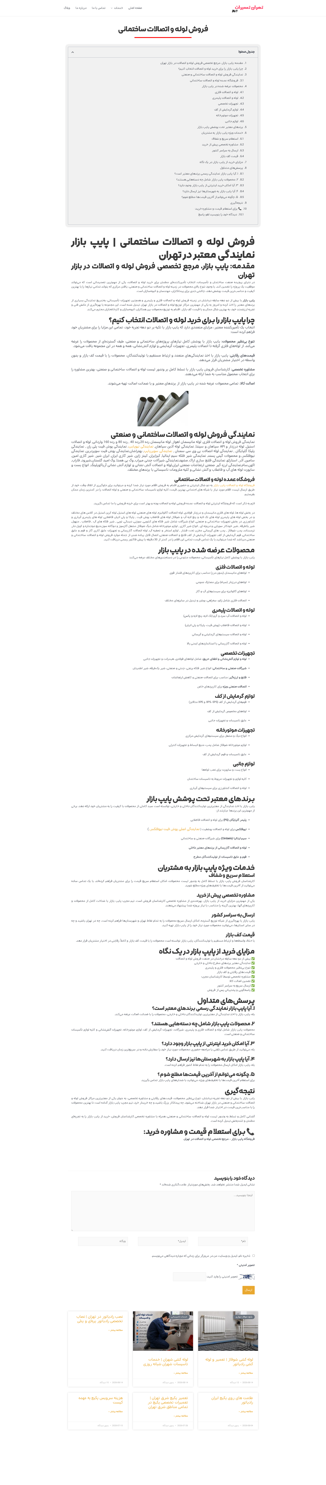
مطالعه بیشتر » (246, 1373)
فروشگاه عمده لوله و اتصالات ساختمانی (214, 80)
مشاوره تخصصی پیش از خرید (220, 144)
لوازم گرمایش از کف (226, 109)
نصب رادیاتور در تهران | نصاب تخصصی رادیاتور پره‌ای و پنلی (99, 1319)
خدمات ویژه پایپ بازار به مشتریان (222, 133)
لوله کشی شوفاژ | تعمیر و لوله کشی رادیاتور (229, 1361)
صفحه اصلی (135, 8)
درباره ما (81, 8)
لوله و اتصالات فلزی (226, 92)
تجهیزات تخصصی (228, 104)
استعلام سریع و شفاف (225, 139)
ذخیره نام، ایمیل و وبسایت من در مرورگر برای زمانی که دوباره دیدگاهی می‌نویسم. (201, 1256)
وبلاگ (67, 8)
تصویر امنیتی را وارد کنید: (222, 1276)
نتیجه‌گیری (236, 203)
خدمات (118, 8)
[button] (72, 52)
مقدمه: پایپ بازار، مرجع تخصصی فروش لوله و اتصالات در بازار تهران (201, 63)
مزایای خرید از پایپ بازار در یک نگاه (221, 162)
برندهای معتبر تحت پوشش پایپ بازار (220, 127)
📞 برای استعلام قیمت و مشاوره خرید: (218, 209)
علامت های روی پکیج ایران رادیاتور (232, 1400)
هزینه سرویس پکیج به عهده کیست (101, 1400)
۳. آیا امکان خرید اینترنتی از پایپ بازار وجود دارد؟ (208, 185)
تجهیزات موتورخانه (227, 115)
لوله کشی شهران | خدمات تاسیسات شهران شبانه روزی (165, 1361)
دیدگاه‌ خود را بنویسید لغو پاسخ (217, 214)
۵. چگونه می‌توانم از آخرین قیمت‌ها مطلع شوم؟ (210, 197)
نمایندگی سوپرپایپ (158, 451)
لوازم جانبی (231, 121)
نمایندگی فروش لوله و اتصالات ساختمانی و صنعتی (212, 74)
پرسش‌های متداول (231, 168)
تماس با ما (98, 8)
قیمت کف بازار (229, 156)
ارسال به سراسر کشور (225, 150)
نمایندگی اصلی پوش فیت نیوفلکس (175, 829)
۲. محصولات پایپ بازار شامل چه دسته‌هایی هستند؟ (207, 179)
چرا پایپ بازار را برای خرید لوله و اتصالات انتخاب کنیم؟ (210, 69)
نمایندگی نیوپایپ (141, 447)
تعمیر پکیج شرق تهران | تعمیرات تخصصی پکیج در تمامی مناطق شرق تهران (168, 1402)
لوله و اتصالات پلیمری (225, 98)
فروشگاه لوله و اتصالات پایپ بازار (234, 485)
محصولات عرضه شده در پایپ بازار (222, 86)
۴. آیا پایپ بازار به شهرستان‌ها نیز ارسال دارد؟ (210, 191)
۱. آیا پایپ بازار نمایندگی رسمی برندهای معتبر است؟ (206, 174)
